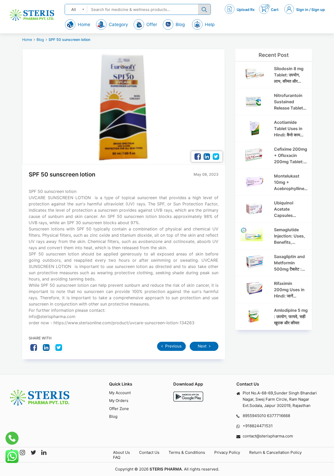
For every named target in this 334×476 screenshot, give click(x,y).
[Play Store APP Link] (188, 397)
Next (202, 346)
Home (27, 39)
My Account (120, 392)
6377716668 (278, 415)
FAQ (116, 457)
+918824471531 (258, 425)
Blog (40, 39)
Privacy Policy (227, 452)
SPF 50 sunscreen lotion (69, 39)
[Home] (32, 15)
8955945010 (254, 415)
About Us (121, 452)
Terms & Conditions (187, 452)
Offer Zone (119, 408)
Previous (173, 346)
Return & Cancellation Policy (275, 452)
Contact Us (149, 452)
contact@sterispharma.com (268, 436)
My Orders (118, 400)
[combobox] (76, 9)
